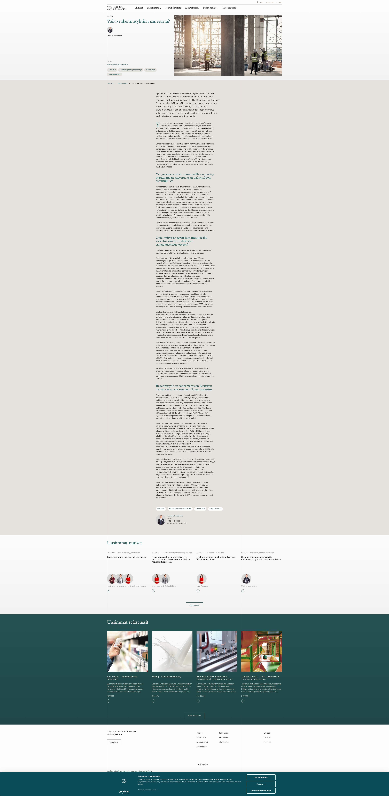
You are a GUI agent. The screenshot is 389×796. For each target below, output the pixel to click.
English (279, 2)
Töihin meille (223, 733)
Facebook (267, 742)
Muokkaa (260, 784)
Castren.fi (110, 83)
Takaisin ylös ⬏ (202, 764)
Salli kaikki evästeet (261, 777)
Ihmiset (199, 733)
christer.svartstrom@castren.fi (177, 523)
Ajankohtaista (122, 83)
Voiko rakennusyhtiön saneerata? (143, 83)
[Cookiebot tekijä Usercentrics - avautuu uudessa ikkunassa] (124, 792)
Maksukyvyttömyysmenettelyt (117, 64)
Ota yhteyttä (270, 2)
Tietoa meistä (224, 737)
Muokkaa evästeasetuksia (147, 790)
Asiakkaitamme (202, 742)
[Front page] (117, 8)
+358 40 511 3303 (173, 521)
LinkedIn (267, 733)
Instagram (267, 737)
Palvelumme (201, 737)
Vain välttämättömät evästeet (261, 790)
